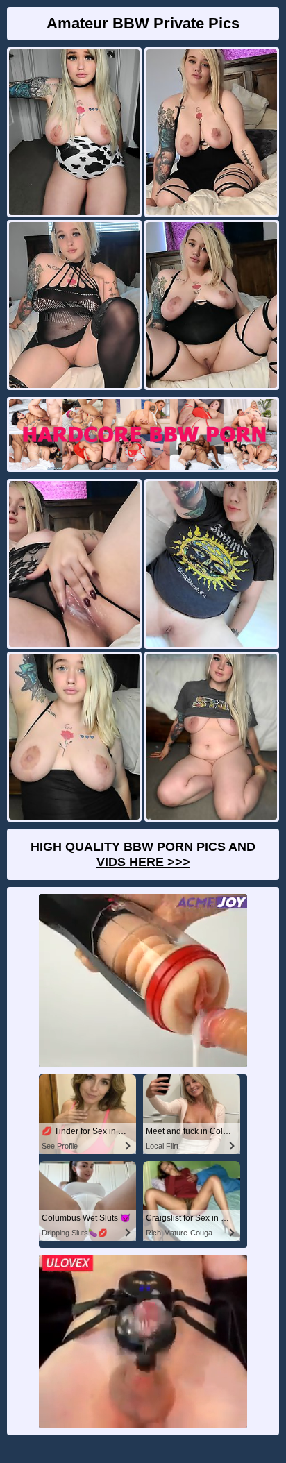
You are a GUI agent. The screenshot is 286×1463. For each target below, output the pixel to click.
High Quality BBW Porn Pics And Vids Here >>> (143, 854)
